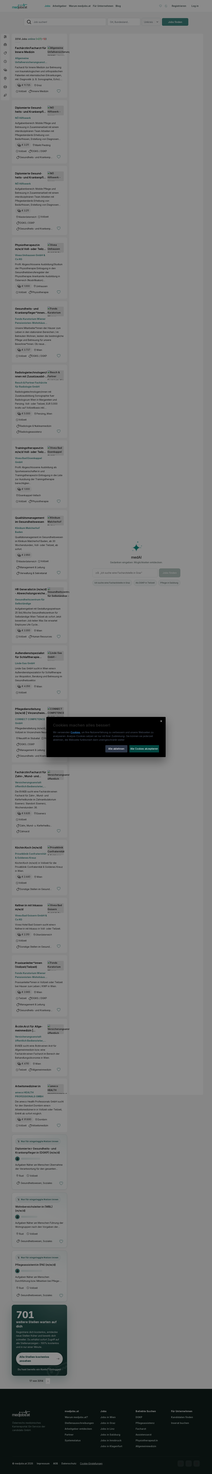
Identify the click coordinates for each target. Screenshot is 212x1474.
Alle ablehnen (116, 748)
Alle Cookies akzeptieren (144, 748)
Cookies (75, 732)
